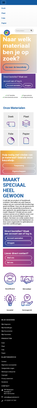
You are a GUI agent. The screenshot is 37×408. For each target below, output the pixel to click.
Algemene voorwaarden (9, 365)
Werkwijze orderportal (8, 372)
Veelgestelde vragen (7, 368)
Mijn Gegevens (6, 324)
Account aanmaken (14, 85)
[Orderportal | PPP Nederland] (17, 33)
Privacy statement (7, 378)
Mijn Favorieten (6, 334)
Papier (4, 23)
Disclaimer (4, 382)
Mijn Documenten (6, 331)
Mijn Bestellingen (6, 327)
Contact (3, 361)
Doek (3, 8)
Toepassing (19, 165)
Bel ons (10, 262)
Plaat (3, 13)
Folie (3, 18)
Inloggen (28, 85)
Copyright (4, 375)
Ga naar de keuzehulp (15, 67)
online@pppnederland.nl (11, 397)
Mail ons (10, 258)
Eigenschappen (19, 171)
